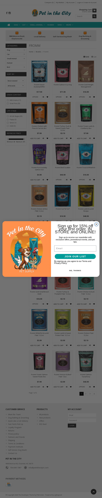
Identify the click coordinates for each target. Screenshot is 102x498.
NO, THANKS (75, 270)
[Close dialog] (96, 224)
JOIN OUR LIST (75, 256)
